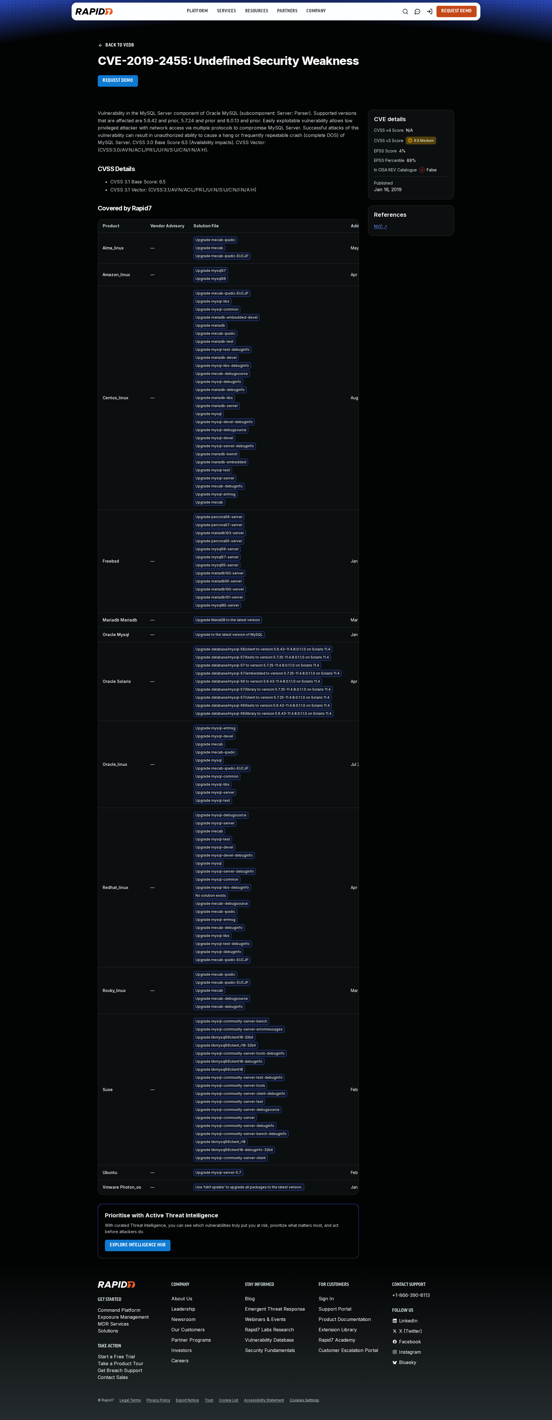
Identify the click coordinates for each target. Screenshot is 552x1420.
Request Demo (456, 11)
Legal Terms (130, 1400)
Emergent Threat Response (275, 1309)
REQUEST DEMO (118, 80)
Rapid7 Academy (337, 1340)
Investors (181, 1350)
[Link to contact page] (417, 11)
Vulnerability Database (269, 1340)
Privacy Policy (158, 1400)
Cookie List (228, 1400)
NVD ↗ (380, 226)
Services (226, 11)
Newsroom (183, 1319)
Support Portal (335, 1309)
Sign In (326, 1298)
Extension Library (338, 1329)
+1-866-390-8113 (411, 1295)
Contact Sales (113, 1377)
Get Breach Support (120, 1370)
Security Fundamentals (270, 1350)
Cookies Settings (304, 1400)
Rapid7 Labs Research (269, 1329)
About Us (181, 1298)
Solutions (108, 1331)
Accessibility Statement (264, 1400)
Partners (287, 11)
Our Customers (188, 1329)
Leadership (183, 1309)
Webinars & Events (265, 1319)
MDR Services (113, 1324)
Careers (180, 1360)
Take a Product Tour (120, 1363)
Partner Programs (191, 1340)
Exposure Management (123, 1317)
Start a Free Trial (116, 1356)
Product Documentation (345, 1319)
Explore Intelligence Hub (138, 1245)
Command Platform (119, 1310)
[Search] (405, 11)
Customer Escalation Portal (348, 1350)
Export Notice (187, 1400)
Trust (209, 1400)
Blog (250, 1298)
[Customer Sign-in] (429, 11)
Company (316, 11)
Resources (256, 11)
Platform (197, 11)
